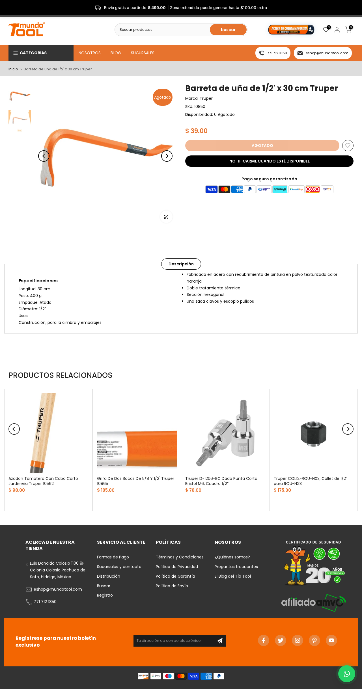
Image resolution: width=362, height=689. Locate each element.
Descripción (181, 264)
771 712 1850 (277, 53)
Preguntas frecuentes (236, 566)
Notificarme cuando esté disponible (269, 161)
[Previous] (43, 156)
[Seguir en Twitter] (280, 640)
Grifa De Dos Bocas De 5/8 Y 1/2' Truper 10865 (135, 481)
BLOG (116, 53)
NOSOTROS (90, 53)
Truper (206, 98)
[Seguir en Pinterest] (314, 640)
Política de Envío (172, 586)
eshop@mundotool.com (327, 53)
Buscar (103, 586)
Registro (105, 595)
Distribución (108, 576)
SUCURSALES (142, 53)
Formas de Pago (113, 557)
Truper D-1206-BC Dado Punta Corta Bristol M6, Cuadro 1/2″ (221, 481)
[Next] (167, 156)
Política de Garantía (175, 576)
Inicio (13, 69)
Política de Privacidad (177, 566)
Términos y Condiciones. (180, 557)
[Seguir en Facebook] (263, 640)
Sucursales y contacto (119, 566)
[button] (346, 673)
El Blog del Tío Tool (233, 576)
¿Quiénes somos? (232, 557)
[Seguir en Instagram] (297, 640)
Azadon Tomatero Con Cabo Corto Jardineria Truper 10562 (43, 481)
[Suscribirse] (219, 640)
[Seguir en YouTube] (331, 640)
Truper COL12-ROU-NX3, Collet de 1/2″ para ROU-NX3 (310, 481)
